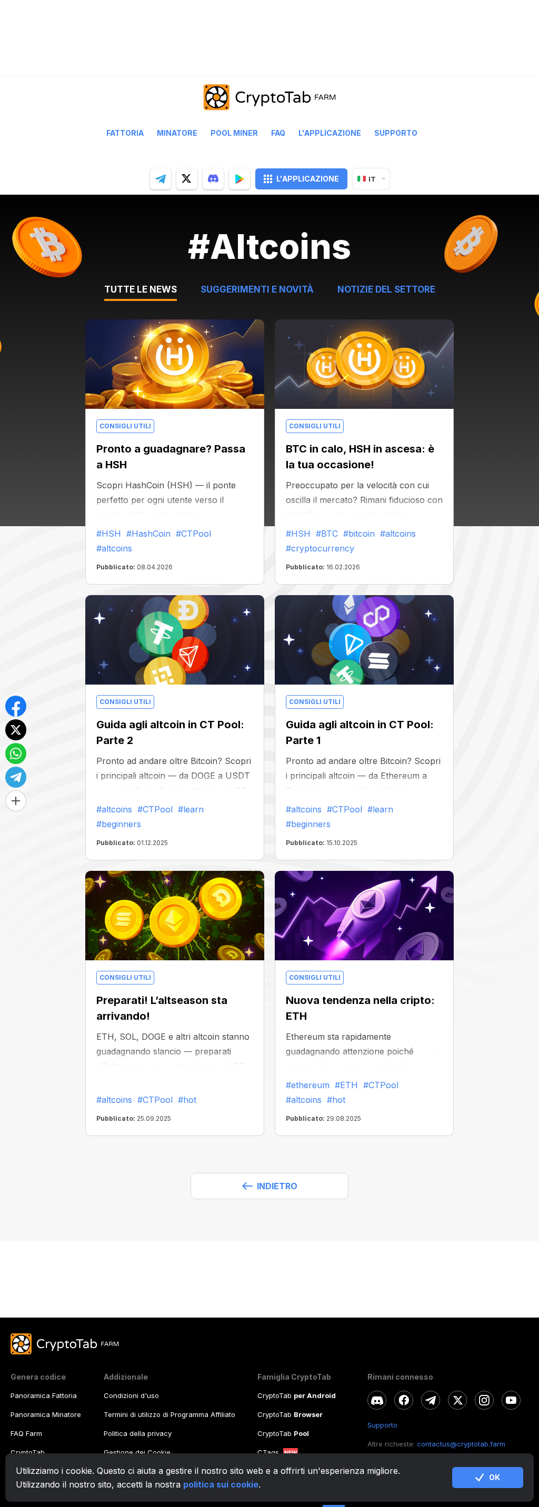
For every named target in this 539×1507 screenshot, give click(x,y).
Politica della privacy (138, 1433)
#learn (191, 809)
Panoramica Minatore (46, 1414)
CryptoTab (28, 1452)
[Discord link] (376, 1400)
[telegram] (160, 178)
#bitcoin (359, 533)
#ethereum (308, 1085)
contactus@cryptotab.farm (461, 1444)
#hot (187, 1099)
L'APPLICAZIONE (307, 178)
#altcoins (114, 548)
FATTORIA (125, 133)
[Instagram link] (484, 1400)
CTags (268, 1452)
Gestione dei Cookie (137, 1452)
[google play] (239, 178)
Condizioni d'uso (131, 1395)
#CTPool (193, 533)
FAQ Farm (26, 1433)
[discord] (213, 178)
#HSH (108, 533)
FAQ (278, 133)
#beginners (118, 824)
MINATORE (177, 133)
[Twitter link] (457, 1400)
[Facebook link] (403, 1400)
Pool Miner (234, 133)
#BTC (327, 533)
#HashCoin (148, 533)
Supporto (395, 133)
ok (494, 1477)
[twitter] (186, 178)
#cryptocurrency (320, 548)
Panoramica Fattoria (44, 1395)
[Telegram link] (430, 1400)
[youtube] (511, 1400)
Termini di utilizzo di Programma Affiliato (169, 1414)
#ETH (346, 1085)
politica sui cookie (220, 1484)
